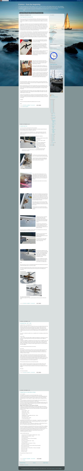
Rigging (51, 28)
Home (34, 462)
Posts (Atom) (26, 464)
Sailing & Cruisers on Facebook (55, 49)
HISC (51, 36)
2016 (52, 144)
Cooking (51, 30)
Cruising (51, 26)
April (53, 139)
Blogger (60, 468)
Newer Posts (22, 462)
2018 (52, 110)
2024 (52, 103)
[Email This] (36, 105)
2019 (52, 109)
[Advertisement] (34, 116)
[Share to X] (38, 105)
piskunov (53, 468)
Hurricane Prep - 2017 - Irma (25, 323)
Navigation (51, 34)
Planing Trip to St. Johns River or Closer (28, 392)
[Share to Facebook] (39, 105)
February (53, 140)
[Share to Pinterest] (40, 105)
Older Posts (45, 462)
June (53, 136)
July (52, 135)
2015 (52, 145)
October (53, 117)
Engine (51, 37)
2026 (52, 100)
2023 (52, 104)
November (53, 115)
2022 (52, 105)
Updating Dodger (52, 29)
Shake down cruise (53, 64)
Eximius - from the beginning (29, 4)
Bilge (51, 42)
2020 (52, 108)
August (53, 134)
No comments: (33, 105)
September (53, 118)
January (53, 142)
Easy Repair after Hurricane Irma (53, 121)
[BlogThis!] (37, 105)
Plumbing (51, 35)
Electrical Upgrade (25, 106)
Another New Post (23, 126)
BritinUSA (52, 95)
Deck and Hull (52, 38)
